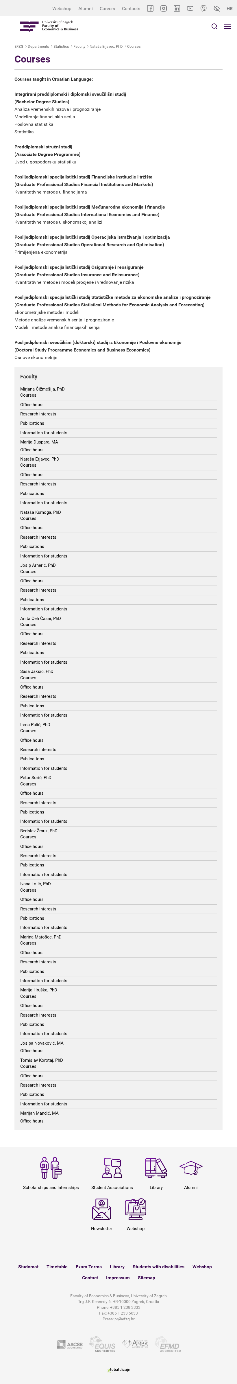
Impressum (118, 1277)
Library (117, 1266)
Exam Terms (89, 1266)
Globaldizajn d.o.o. (118, 1370)
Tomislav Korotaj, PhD (41, 1060)
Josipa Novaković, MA (42, 1043)
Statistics (61, 46)
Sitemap (146, 1277)
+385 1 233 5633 (123, 1313)
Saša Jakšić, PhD (36, 671)
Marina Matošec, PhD (41, 937)
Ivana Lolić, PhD (35, 883)
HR (230, 8)
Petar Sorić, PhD (35, 777)
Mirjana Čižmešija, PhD (42, 389)
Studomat (28, 1266)
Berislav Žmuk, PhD (39, 830)
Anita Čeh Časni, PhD (40, 618)
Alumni (85, 8)
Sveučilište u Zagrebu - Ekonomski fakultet (49, 26)
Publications (32, 423)
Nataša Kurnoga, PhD (40, 512)
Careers (107, 8)
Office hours (32, 404)
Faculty (79, 46)
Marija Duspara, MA (39, 442)
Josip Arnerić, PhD (38, 565)
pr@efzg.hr (124, 1319)
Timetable (57, 1266)
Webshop (61, 8)
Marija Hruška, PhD (38, 990)
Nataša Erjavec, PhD (106, 46)
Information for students (43, 432)
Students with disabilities (158, 1266)
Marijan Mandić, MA (39, 1113)
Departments (38, 46)
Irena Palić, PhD (35, 724)
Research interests (38, 414)
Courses (134, 46)
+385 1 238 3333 (125, 1307)
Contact (90, 1277)
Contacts (131, 8)
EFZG (18, 46)
